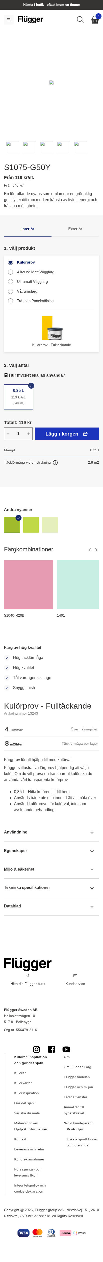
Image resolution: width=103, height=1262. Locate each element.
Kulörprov (26, 262)
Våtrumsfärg (27, 291)
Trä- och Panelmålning (35, 301)
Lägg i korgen (62, 434)
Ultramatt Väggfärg (32, 281)
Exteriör (75, 229)
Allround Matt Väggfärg (35, 272)
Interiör (28, 229)
